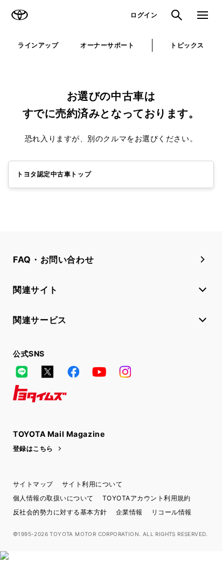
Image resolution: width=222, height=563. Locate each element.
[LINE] (21, 372)
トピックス (187, 45)
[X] (47, 372)
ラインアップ (38, 45)
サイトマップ (33, 484)
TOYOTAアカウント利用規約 (146, 498)
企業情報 (129, 512)
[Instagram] (125, 372)
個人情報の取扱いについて (53, 498)
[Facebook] (73, 372)
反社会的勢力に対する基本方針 (60, 512)
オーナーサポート (107, 45)
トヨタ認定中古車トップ (54, 174)
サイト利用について (92, 484)
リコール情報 (171, 512)
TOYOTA (19, 15)
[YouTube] (99, 372)
